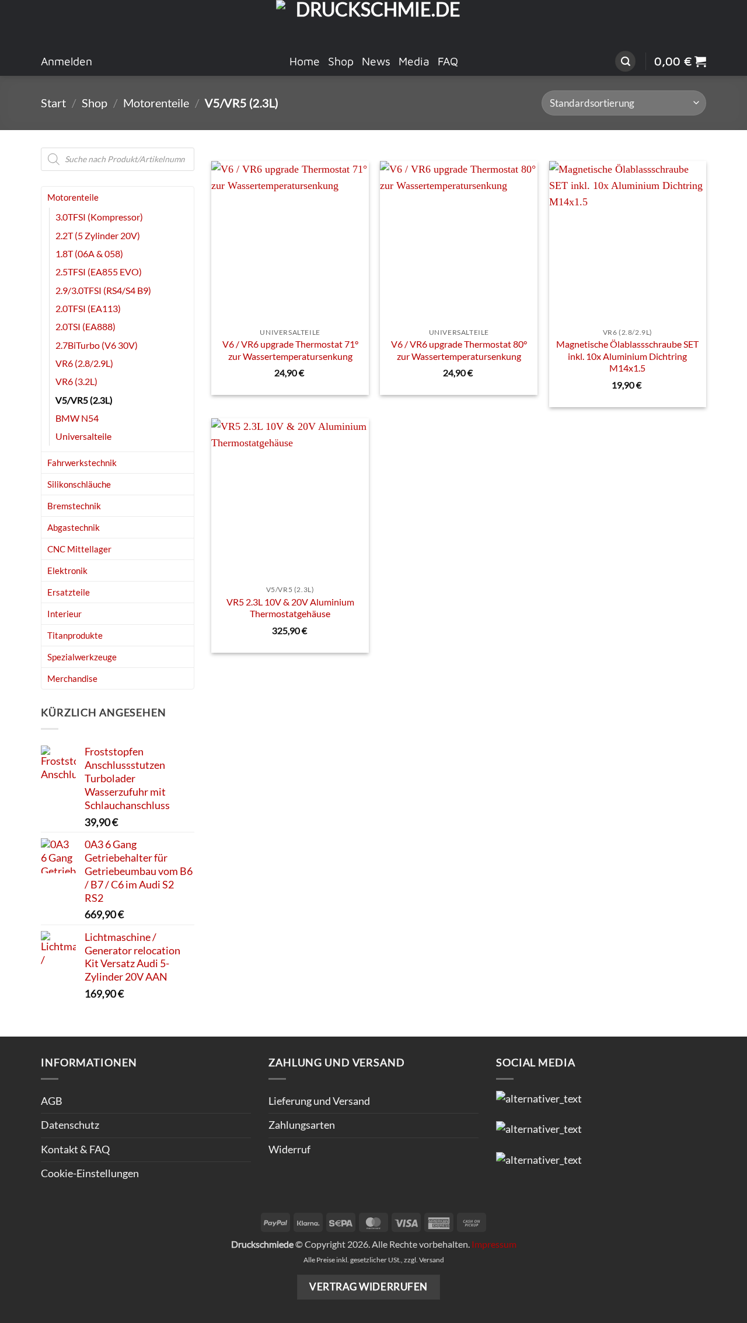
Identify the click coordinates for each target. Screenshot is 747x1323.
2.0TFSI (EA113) (88, 308)
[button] (625, 61)
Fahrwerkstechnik (82, 462)
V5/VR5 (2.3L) (84, 399)
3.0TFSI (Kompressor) (99, 216)
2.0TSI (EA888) (85, 326)
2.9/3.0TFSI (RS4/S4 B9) (103, 290)
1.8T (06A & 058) (89, 253)
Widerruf (289, 1149)
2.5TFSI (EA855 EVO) (98, 271)
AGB (51, 1101)
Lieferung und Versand (319, 1101)
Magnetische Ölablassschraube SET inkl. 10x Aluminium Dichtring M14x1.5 (627, 355)
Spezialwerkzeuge (82, 657)
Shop (341, 61)
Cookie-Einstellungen (90, 1173)
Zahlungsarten (301, 1125)
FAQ (448, 61)
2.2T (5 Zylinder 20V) (97, 235)
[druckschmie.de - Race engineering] (373, 23)
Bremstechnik (74, 506)
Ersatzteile (68, 592)
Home (304, 61)
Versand (431, 1259)
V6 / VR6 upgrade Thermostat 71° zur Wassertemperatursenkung (290, 350)
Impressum (494, 1244)
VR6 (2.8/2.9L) (84, 363)
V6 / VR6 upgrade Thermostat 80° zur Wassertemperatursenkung (459, 350)
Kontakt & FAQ (75, 1149)
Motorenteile (156, 103)
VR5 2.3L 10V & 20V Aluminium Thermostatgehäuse (290, 608)
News (376, 61)
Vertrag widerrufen (368, 1286)
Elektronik (67, 570)
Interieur (64, 613)
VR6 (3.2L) (76, 381)
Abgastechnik (73, 527)
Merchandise (72, 678)
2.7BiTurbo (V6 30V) (96, 345)
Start (53, 103)
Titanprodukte (75, 635)
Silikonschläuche (79, 484)
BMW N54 (77, 418)
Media (414, 61)
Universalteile (83, 436)
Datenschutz (70, 1125)
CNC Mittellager (79, 549)
